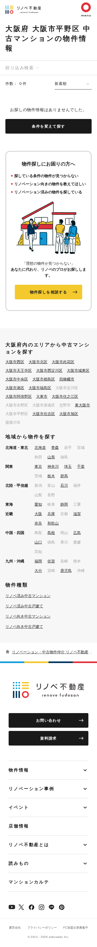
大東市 (41, 396)
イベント (19, 807)
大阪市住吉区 (43, 414)
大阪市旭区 (68, 414)
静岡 (64, 504)
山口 (38, 542)
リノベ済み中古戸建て (24, 606)
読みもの (19, 863)
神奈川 (53, 466)
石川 (64, 485)
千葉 (81, 466)
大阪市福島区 (40, 388)
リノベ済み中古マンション (28, 596)
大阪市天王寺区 (18, 370)
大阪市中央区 (16, 379)
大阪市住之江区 (65, 396)
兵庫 (51, 514)
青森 (55, 447)
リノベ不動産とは (29, 844)
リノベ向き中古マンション (28, 616)
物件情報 (19, 770)
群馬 (64, 476)
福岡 (38, 561)
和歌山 (53, 523)
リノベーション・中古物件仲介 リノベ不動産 (50, 652)
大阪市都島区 (43, 379)
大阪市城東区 (78, 370)
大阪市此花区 (63, 362)
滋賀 (77, 514)
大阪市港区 (14, 388)
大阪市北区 (38, 362)
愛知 (38, 504)
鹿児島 (66, 570)
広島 (77, 533)
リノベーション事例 (31, 788)
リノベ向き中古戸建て (24, 626)
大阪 (38, 514)
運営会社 (15, 927)
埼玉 (68, 466)
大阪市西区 (14, 362)
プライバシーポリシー (42, 927)
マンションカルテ (29, 882)
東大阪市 (82, 405)
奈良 (38, 523)
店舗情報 (19, 826)
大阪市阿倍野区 (18, 396)
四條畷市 (66, 379)
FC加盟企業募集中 (75, 927)
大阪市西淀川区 (49, 370)
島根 (51, 533)
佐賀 (51, 561)
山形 (51, 457)
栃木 (51, 476)
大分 (38, 570)
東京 (38, 466)
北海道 (40, 447)
